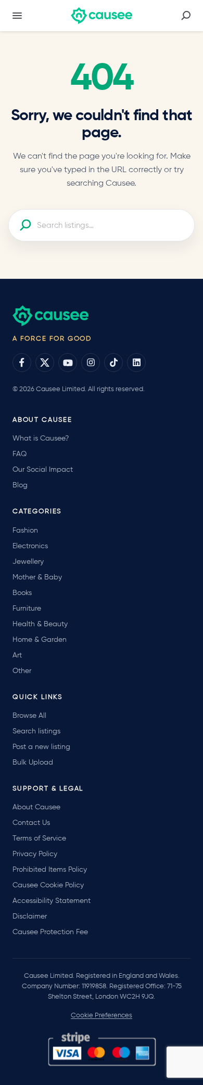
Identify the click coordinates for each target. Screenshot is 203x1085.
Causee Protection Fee (50, 932)
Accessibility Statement (51, 901)
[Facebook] (21, 362)
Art (17, 655)
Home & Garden (39, 639)
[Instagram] (90, 362)
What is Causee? (40, 438)
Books (22, 593)
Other (21, 671)
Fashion (25, 530)
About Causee (36, 807)
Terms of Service (39, 838)
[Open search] (186, 15)
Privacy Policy (34, 854)
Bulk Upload (32, 762)
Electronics (30, 546)
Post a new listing (41, 747)
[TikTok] (113, 362)
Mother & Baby (37, 577)
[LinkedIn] (136, 362)
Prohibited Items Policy (49, 869)
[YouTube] (67, 362)
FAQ (19, 454)
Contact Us (31, 822)
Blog (20, 485)
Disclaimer (29, 916)
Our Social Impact (42, 469)
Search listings (36, 731)
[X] (44, 362)
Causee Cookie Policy (48, 885)
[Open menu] (17, 15)
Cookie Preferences (101, 1015)
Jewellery (28, 561)
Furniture (26, 608)
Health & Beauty (40, 624)
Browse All (29, 715)
